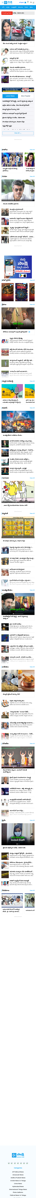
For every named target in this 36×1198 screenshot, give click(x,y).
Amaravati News (18, 1175)
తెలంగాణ (20, 7)
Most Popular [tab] (25, 96)
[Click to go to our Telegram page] (24, 1163)
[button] (15, 431)
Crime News (18, 1184)
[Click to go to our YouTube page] (21, 1163)
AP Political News (18, 1172)
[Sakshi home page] (18, 1155)
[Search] (25, 2)
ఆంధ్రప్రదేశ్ (13, 7)
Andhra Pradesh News (18, 1178)
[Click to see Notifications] (33, 2)
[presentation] (3, 30)
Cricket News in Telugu (18, 1181)
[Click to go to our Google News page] (27, 1163)
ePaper (22, 2)
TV (31, 2)
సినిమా (26, 7)
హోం (3, 7)
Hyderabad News (18, 1187)
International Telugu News (18, 1190)
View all (32, 280)
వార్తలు (8, 7)
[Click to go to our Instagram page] (18, 1163)
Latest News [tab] (10, 96)
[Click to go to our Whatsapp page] (12, 1163)
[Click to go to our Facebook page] (9, 1163)
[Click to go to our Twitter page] (15, 1163)
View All (16, 133)
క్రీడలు (31, 7)
